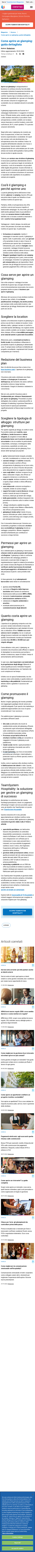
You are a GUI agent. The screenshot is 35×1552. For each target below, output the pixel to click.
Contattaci (17, 7)
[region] (17, 1522)
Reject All (17, 1543)
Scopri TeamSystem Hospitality (17, 912)
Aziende (3, 56)
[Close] (33, 1494)
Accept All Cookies (17, 1548)
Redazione (11, 48)
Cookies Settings (17, 1537)
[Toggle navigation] (31, 7)
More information (7, 1533)
